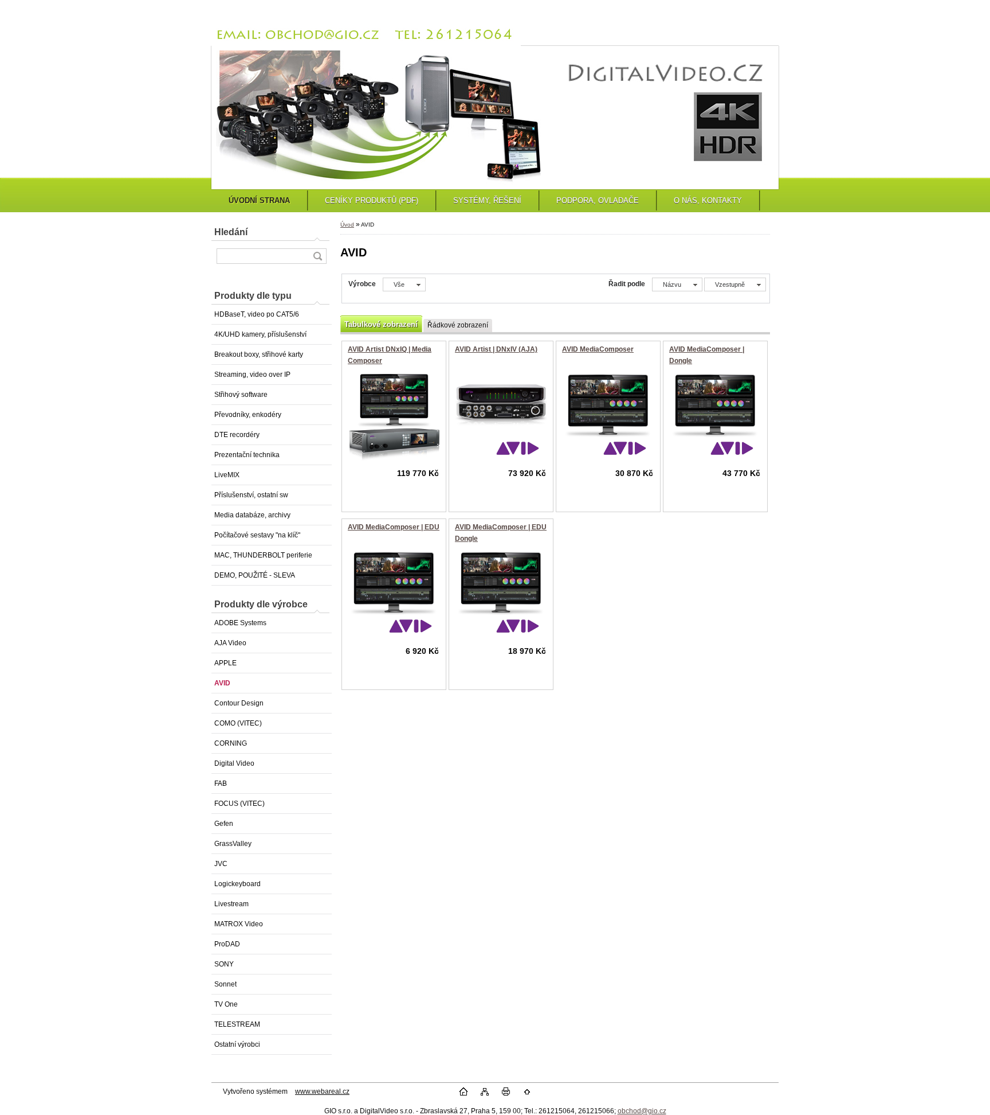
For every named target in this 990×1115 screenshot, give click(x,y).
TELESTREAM (237, 1024)
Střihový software (241, 395)
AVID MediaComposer (598, 349)
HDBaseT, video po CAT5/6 (256, 314)
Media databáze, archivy (252, 515)
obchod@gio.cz (642, 1111)
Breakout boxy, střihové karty (258, 354)
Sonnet (225, 984)
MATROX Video (238, 924)
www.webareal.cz (322, 1091)
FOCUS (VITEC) (239, 804)
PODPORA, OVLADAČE (597, 200)
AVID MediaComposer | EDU (393, 527)
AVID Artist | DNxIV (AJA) (496, 349)
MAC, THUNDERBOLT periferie (263, 555)
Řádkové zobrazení (457, 325)
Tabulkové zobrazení (381, 324)
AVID (222, 683)
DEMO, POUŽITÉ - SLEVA (254, 575)
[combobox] (677, 284)
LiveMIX (226, 475)
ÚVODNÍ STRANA (259, 200)
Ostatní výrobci (237, 1044)
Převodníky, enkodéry (247, 415)
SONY (224, 964)
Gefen (223, 824)
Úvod (347, 224)
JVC (220, 864)
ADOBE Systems (240, 623)
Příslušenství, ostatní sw (251, 495)
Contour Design (239, 703)
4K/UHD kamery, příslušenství (260, 334)
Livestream (231, 904)
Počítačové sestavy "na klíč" (257, 535)
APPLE (225, 663)
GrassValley (233, 844)
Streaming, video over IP (252, 375)
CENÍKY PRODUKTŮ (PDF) (371, 200)
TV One (226, 1004)
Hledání (230, 232)
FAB (220, 783)
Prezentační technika (247, 455)
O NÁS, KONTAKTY (708, 200)
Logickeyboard (237, 884)
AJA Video (230, 643)
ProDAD (227, 944)
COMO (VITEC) (238, 723)
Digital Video (234, 763)
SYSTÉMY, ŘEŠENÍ (487, 200)
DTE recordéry (237, 435)
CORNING (230, 743)
